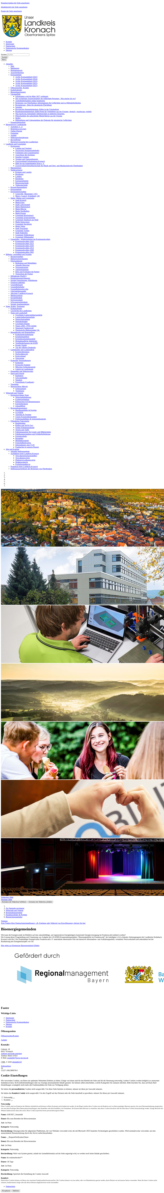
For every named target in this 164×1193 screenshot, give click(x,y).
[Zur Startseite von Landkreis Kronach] (28, 38)
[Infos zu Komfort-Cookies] (12, 1100)
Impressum (10, 1018)
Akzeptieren (6, 1191)
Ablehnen (16, 1191)
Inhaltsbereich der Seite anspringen (14, 7)
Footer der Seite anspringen (11, 11)
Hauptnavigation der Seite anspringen (15, 3)
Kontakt (9, 1026)
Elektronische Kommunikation (17, 1022)
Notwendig (8, 1097)
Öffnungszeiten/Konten (10, 1036)
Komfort (7, 1100)
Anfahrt (4, 1040)
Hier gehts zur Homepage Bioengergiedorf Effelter (20, 946)
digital (17, 1062)
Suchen (4, 55)
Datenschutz (10, 1020)
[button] (9, 64)
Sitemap (9, 1024)
